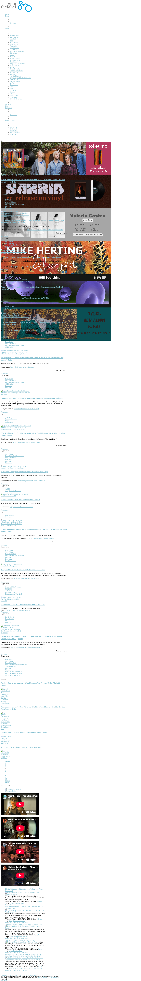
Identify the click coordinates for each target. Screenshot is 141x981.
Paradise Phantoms (11, 308)
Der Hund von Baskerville (13, 672)
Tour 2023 (8, 590)
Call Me (7, 489)
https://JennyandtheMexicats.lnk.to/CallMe (31, 481)
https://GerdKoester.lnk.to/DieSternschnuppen (23, 330)
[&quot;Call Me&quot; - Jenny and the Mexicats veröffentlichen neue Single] (16, 468)
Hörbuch (8, 206)
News (40, 901)
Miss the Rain (17, 951)
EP (6, 620)
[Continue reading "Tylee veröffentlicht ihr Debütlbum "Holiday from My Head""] (25, 928)
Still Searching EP (36, 968)
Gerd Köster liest (10, 203)
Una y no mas (9, 306)
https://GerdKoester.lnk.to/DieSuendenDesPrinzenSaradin (45, 230)
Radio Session (9, 515)
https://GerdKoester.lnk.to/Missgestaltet (22, 367)
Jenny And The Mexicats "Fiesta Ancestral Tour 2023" (21, 747)
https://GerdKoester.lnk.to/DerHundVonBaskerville (26, 647)
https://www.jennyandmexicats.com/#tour (27, 578)
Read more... (5, 194)
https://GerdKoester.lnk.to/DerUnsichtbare (26, 442)
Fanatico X (26, 968)
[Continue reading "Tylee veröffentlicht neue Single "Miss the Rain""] (21, 942)
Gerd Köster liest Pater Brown (14, 204)
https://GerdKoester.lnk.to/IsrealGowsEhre (41, 538)
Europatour (8, 589)
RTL (31, 975)
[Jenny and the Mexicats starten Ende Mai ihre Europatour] (12, 566)
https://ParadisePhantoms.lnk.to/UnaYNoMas (35, 298)
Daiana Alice (9, 310)
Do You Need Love (19, 921)
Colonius (8, 274)
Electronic (8, 622)
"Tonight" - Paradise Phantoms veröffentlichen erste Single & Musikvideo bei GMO (32, 398)
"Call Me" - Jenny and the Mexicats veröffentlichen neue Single (24, 472)
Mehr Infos (3, 980)
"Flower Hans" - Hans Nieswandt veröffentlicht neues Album (24, 733)
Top (20, 975)
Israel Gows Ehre (10, 561)
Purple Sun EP (10, 617)
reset (27, 975)
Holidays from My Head (20, 937)
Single (7, 421)
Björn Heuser (9, 276)
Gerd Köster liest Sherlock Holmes (16, 664)
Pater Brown (9, 550)
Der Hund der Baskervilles (13, 673)
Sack (10, 921)
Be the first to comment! (13, 905)
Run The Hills (9, 619)
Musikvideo (9, 422)
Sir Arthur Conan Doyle (12, 675)
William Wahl (13, 903)
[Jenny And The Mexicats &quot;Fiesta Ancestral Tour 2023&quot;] (6, 758)
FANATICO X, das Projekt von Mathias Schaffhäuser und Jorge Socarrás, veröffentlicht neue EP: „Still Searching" (23, 955)
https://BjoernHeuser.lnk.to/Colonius (22, 266)
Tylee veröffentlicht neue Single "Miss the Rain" (20, 940)
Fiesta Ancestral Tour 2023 (13, 594)
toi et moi (8, 517)
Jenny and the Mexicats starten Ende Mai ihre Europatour (23, 570)
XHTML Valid (13, 975)
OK (1, 978)
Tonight (7, 417)
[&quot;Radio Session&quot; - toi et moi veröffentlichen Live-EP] (16, 496)
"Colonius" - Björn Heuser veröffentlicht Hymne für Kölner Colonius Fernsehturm (32, 257)
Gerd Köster (9, 201)
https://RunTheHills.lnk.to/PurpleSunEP (19, 610)
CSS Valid (4, 975)
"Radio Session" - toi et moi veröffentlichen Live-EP (20, 500)
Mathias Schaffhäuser (16, 968)
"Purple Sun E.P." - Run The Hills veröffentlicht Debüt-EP (23, 605)
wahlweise (21, 903)
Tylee (11, 937)
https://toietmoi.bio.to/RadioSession (21, 507)
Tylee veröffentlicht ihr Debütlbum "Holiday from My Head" (24, 924)
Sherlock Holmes (10, 666)
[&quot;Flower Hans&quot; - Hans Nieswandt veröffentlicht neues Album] (6, 743)
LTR (35, 975)
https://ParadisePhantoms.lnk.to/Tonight (26, 409)
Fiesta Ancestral (10, 592)
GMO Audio (9, 199)
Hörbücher (8, 208)
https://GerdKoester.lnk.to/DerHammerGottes (21, 187)
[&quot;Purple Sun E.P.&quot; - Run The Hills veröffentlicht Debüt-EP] (12, 601)
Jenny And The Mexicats (13, 491)
